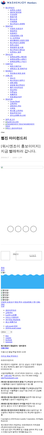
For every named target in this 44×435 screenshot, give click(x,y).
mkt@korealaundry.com (9, 378)
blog (7, 336)
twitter (26, 229)
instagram (8, 342)
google (33, 229)
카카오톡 (10, 229)
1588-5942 (5, 348)
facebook (18, 229)
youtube (8, 338)
